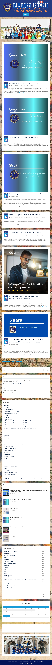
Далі (20, 361)
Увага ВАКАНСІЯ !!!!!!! (16, 517)
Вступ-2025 (23, 85)
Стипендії (7, 576)
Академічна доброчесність (10, 448)
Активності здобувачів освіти (27, 217)
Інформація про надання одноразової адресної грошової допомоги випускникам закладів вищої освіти (26, 478)
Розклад (6, 436)
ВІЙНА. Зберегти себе (8, 561)
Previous (2, 29)
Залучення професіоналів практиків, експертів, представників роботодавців (21, 199)
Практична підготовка (8, 592)
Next (50, 29)
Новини (5, 590)
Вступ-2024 (7, 464)
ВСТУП (6, 458)
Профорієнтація (29, 85)
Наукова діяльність (9, 432)
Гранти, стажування (10, 345)
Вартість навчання (8, 468)
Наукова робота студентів (39, 217)
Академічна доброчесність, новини (11, 551)
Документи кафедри (9, 409)
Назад (3, 361)
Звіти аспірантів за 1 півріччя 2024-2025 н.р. (25, 232)
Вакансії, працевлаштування (11, 472)
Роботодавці (7, 476)
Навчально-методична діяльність (12, 430)
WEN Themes (29, 663)
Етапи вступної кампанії (10, 456)
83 (17, 361)
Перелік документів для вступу (11, 466)
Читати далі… (22, 92)
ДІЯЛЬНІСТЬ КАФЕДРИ (8, 417)
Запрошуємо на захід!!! (16, 508)
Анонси (5, 557)
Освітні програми (8, 419)
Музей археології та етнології (11, 413)
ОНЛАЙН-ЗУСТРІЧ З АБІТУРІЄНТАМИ (23, 83)
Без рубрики (6, 559)
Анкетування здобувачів (10, 442)
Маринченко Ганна (14, 85)
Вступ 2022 (7, 460)
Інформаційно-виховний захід (18, 527)
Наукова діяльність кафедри (10, 585)
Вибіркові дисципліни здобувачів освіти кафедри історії (16, 444)
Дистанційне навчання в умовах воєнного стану (15, 438)
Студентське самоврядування (11, 440)
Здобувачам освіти (42, 199)
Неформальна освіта (25, 300)
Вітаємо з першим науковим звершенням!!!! (25, 215)
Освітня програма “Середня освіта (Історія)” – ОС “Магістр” (17, 422)
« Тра (26, 620)
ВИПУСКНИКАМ (7, 470)
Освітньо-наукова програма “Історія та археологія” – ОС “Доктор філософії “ (21, 428)
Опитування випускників (10, 474)
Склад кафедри (8, 407)
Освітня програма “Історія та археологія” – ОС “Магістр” (16, 426)
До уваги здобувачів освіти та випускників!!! (25, 194)
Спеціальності (7, 454)
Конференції (6, 583)
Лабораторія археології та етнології (12, 411)
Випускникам (6, 565)
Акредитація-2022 (7, 553)
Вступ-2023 (7, 462)
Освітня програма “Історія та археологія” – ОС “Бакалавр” (17, 424)
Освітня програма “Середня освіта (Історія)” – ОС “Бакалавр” (18, 420)
